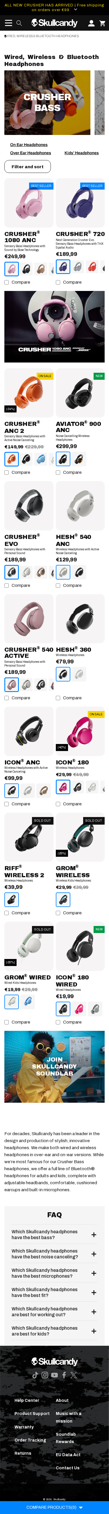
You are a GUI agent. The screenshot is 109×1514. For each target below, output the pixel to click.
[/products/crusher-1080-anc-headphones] (54, 327)
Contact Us (68, 1468)
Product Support (32, 1413)
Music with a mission (68, 1417)
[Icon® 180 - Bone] (92, 787)
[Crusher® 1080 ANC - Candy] (11, 269)
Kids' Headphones (82, 153)
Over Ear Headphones (30, 153)
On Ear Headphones (29, 145)
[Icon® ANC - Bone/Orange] (27, 790)
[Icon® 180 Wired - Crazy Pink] (79, 1009)
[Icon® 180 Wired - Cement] (95, 1009)
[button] (6, 23)
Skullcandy (59, 1499)
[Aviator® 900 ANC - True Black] (63, 459)
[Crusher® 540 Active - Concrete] (26, 684)
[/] (54, 23)
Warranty (24, 1427)
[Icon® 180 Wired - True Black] (63, 1009)
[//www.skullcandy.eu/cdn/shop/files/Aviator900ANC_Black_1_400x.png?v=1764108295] (80, 393)
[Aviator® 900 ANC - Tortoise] (79, 459)
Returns (23, 1453)
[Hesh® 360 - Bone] (79, 674)
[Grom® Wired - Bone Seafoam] (11, 1002)
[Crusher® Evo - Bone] (26, 572)
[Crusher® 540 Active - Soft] (11, 684)
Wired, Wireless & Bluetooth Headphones (41, 36)
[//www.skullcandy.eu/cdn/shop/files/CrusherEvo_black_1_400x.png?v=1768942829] (28, 505)
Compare (21, 282)
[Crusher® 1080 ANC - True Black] (26, 269)
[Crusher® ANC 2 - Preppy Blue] (40, 459)
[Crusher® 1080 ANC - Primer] (40, 269)
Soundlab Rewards (66, 1438)
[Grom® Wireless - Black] (63, 899)
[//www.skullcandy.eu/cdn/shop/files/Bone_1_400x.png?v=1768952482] (80, 505)
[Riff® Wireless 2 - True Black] (11, 899)
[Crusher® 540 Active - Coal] (40, 684)
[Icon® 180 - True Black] (77, 787)
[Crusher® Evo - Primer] (40, 572)
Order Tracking (30, 1440)
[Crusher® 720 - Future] (63, 266)
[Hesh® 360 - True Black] (63, 674)
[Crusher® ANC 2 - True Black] (26, 459)
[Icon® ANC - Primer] (43, 790)
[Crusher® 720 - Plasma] (92, 266)
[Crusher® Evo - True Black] (11, 572)
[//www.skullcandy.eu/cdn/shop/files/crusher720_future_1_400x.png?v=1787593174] (80, 203)
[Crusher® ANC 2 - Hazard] (11, 459)
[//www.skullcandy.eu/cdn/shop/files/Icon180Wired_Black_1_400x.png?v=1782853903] (80, 946)
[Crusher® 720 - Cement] (77, 266)
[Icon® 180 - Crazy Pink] (63, 787)
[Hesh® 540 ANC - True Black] (79, 572)
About (62, 1400)
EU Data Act (68, 1455)
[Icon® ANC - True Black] (11, 790)
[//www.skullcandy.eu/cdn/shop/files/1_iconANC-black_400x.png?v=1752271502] (28, 731)
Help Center (27, 1400)
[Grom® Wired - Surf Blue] (27, 1002)
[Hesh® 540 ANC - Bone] (63, 572)
